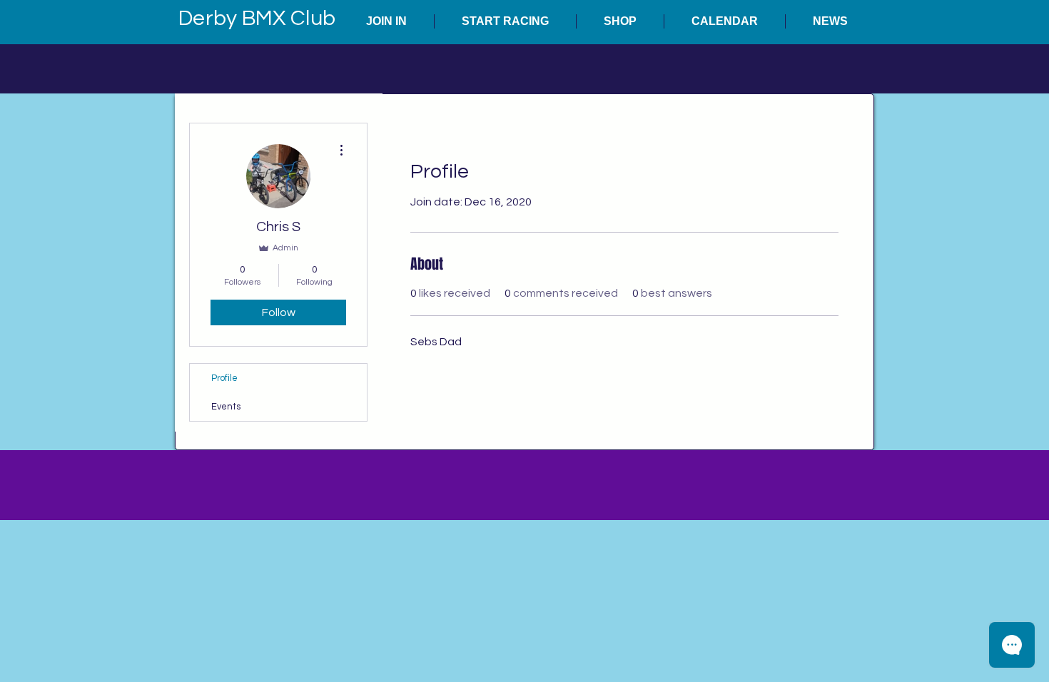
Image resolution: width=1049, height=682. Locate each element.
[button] (386, 21)
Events (225, 407)
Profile (224, 378)
